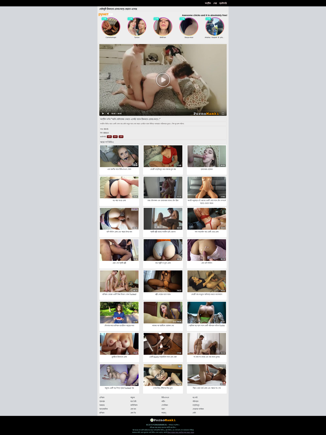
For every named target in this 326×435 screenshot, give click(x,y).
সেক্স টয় (133, 412)
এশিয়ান (101, 397)
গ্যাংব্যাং (102, 401)
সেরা (215, 3)
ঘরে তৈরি (133, 401)
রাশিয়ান (101, 412)
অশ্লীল (208, 3)
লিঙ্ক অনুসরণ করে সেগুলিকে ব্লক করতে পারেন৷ (180, 432)
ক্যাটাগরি (223, 3)
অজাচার (102, 405)
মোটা (121, 137)
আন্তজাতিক (103, 409)
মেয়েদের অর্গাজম (198, 409)
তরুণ (115, 137)
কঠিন (109, 137)
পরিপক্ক (195, 401)
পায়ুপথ (132, 397)
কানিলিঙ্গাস (134, 405)
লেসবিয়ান (164, 405)
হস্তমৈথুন (196, 405)
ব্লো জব (133, 409)
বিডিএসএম (165, 397)
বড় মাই (195, 397)
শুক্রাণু (163, 412)
